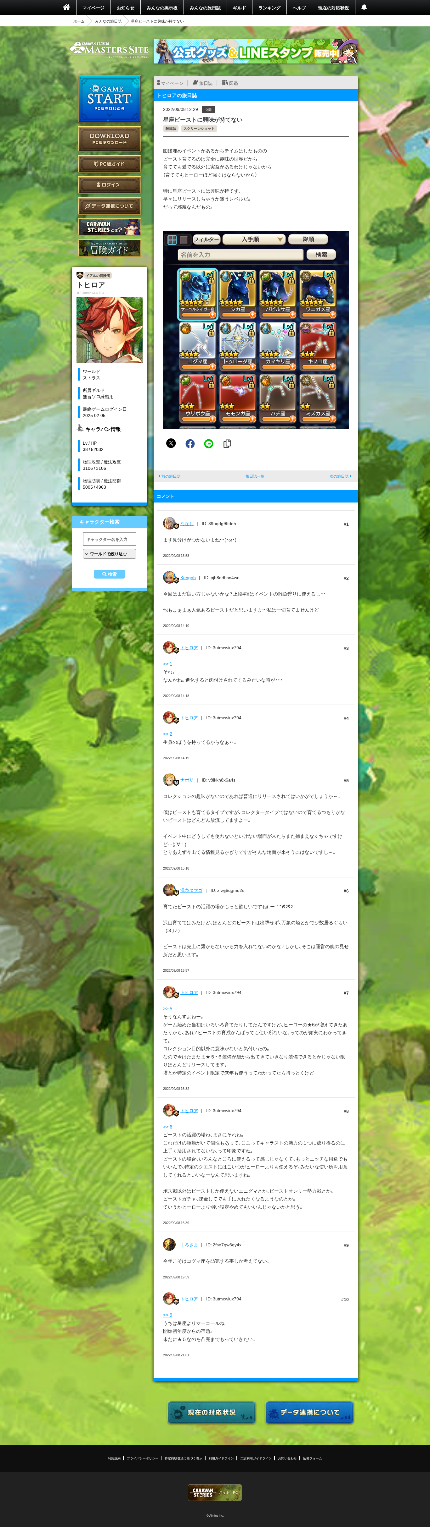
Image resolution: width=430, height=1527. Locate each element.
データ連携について (109, 206)
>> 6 (167, 1126)
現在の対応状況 (333, 7)
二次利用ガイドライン (256, 1458)
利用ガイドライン (221, 1458)
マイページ (93, 7)
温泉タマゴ (191, 890)
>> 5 (167, 1008)
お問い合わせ (287, 1458)
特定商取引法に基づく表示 (183, 1458)
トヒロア (189, 647)
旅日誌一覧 (255, 476)
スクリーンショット (199, 128)
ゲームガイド (109, 248)
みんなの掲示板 (162, 7)
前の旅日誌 (170, 476)
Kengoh (188, 577)
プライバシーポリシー (142, 1458)
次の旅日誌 (339, 476)
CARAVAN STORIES (215, 1492)
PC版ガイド (109, 164)
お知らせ (125, 7)
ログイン (109, 185)
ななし (187, 523)
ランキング (269, 7)
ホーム (79, 21)
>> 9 (167, 1314)
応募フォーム (312, 1458)
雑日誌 (171, 128)
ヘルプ (299, 7)
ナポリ (187, 780)
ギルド (239, 7)
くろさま (189, 1244)
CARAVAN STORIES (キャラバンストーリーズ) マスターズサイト (109, 50)
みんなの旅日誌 (205, 7)
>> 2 (167, 733)
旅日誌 (205, 83)
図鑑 (233, 83)
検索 (112, 574)
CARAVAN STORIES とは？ (109, 227)
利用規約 (114, 1458)
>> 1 (167, 663)
